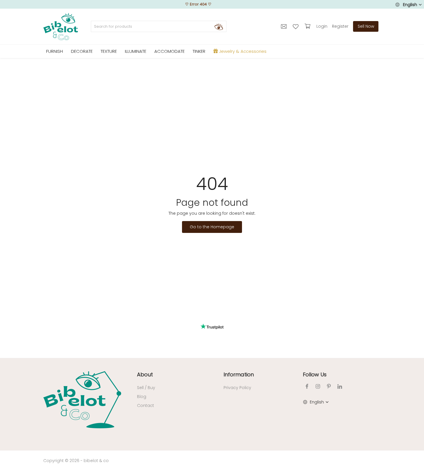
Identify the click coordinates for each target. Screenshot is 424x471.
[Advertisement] (212, 101)
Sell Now (366, 26)
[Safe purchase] (308, 26)
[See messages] (284, 26)
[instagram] (318, 386)
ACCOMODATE (169, 51)
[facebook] (307, 386)
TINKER (199, 51)
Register (340, 26)
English (410, 5)
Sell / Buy (146, 387)
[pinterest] (329, 386)
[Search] (218, 26)
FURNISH (54, 51)
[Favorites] (296, 26)
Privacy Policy (237, 387)
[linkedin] (340, 386)
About (145, 374)
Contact (145, 405)
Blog (141, 396)
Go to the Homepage (212, 227)
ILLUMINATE (135, 51)
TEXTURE (109, 51)
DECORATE (82, 51)
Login (321, 26)
